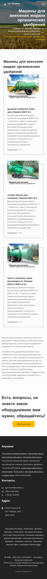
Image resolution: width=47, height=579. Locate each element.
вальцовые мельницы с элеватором (19, 529)
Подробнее (12, 150)
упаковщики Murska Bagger (30, 544)
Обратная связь (24, 424)
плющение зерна (35, 453)
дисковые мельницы (32, 457)
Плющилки (19, 471)
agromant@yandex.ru (14, 487)
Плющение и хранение (23, 541)
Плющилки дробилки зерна (14, 453)
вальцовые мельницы (12, 457)
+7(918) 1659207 (12, 495)
